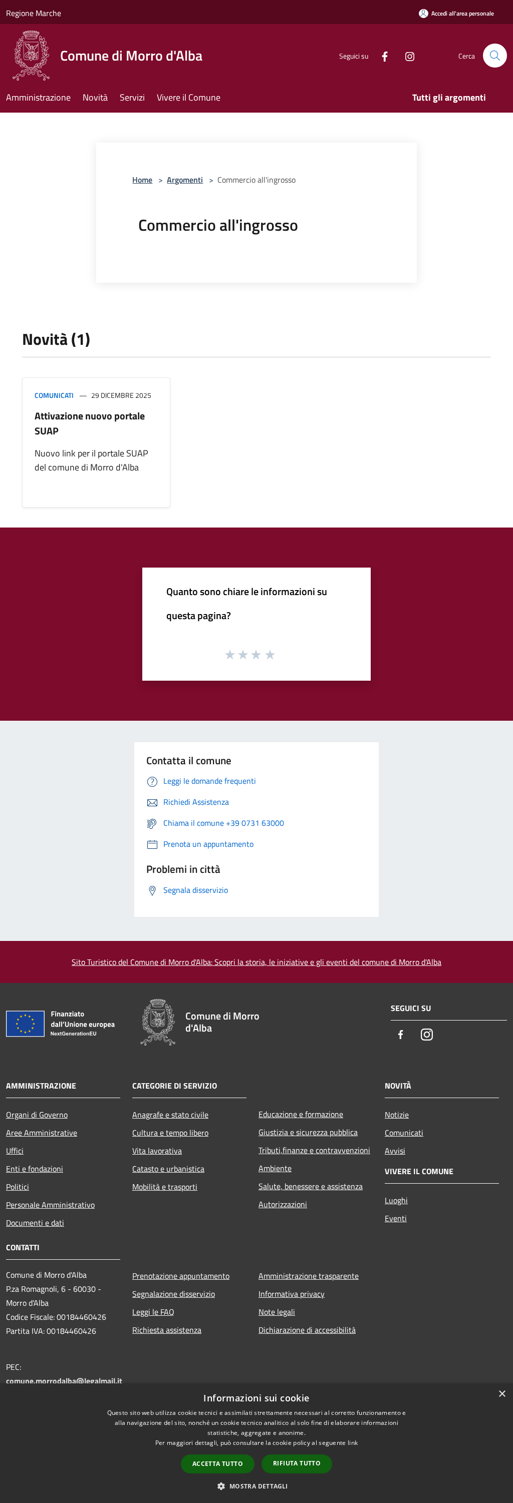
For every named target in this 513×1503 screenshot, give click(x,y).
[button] (256, 1486)
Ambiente (275, 1168)
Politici (17, 1187)
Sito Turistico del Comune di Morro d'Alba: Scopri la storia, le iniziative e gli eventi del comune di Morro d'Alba (256, 962)
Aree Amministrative (41, 1133)
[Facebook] (381, 55)
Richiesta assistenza (166, 1330)
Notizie (397, 1115)
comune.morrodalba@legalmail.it (64, 1381)
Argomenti (185, 180)
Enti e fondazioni (34, 1169)
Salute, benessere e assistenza (311, 1186)
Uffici (15, 1151)
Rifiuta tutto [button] (297, 1463)
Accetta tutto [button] (217, 1463)
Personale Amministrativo (50, 1205)
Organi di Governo (37, 1115)
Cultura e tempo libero (170, 1133)
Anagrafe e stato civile (170, 1115)
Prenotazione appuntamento (180, 1276)
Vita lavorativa (157, 1151)
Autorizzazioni (283, 1204)
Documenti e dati (35, 1223)
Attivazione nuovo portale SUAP (90, 423)
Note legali (277, 1312)
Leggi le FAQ (153, 1312)
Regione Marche (33, 13)
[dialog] (256, 1443)
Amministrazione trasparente (309, 1276)
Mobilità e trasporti (164, 1187)
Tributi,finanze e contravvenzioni (314, 1150)
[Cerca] (495, 56)
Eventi (396, 1218)
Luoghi (396, 1200)
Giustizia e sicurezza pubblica (308, 1132)
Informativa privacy (292, 1294)
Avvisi (395, 1151)
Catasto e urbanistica (168, 1169)
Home (142, 180)
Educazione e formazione (301, 1114)
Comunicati (54, 395)
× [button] (501, 1394)
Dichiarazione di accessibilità (307, 1330)
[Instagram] (406, 55)
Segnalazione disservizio (173, 1294)
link (353, 1442)
